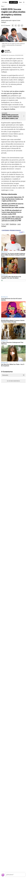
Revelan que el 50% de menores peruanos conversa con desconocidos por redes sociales (13, 205)
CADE (7, 224)
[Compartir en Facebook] (12, 25)
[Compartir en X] (16, 25)
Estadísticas (13, 224)
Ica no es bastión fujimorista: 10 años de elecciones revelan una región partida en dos (13, 199)
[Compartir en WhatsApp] (19, 25)
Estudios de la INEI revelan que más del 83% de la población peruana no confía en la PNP (12, 219)
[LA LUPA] (13, 2)
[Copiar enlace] (22, 25)
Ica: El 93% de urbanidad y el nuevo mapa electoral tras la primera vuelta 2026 (11, 212)
